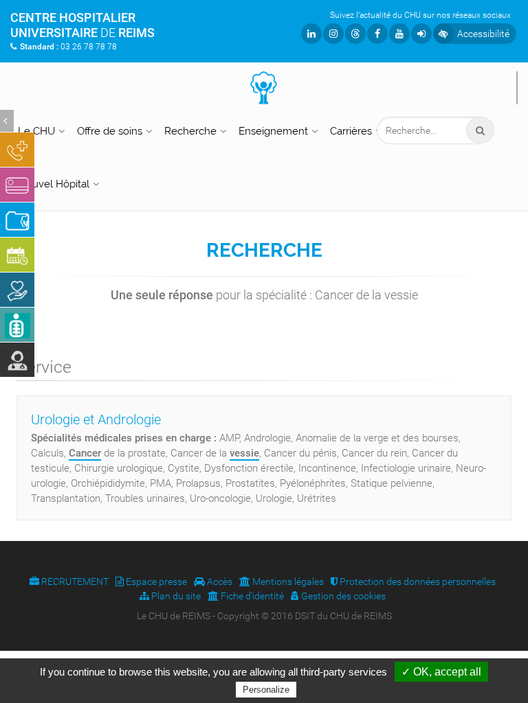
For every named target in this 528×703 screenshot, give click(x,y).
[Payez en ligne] (17, 185)
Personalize (266, 689)
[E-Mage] (17, 325)
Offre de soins (109, 131)
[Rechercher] (480, 130)
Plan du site (175, 595)
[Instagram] (333, 33)
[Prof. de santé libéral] (17, 360)
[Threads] (355, 33)
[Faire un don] (17, 290)
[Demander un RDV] (17, 255)
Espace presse (155, 581)
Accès (218, 581)
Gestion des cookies (342, 595)
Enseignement (273, 131)
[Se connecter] (421, 33)
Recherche (190, 131)
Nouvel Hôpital (53, 184)
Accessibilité (483, 33)
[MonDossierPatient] (17, 220)
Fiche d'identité (251, 595)
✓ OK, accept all (441, 672)
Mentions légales (287, 581)
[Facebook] (377, 33)
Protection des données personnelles (417, 581)
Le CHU (36, 131)
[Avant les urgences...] (17, 149)
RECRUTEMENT (74, 581)
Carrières (351, 131)
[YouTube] (399, 33)
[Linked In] (311, 33)
